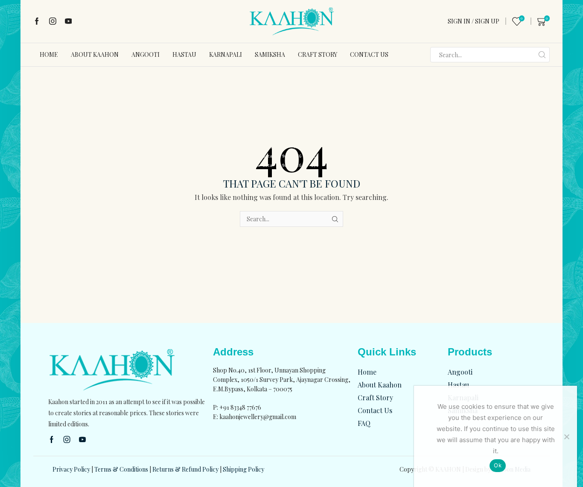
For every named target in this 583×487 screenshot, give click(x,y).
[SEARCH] (335, 219)
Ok (497, 465)
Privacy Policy (71, 469)
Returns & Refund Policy (185, 469)
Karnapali (225, 54)
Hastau (184, 54)
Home (49, 54)
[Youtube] (68, 22)
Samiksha (270, 54)
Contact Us (369, 54)
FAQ (364, 423)
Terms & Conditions (121, 469)
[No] (566, 436)
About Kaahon (95, 54)
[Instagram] (52, 22)
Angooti (145, 54)
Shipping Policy (243, 469)
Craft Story (317, 54)
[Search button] (542, 54)
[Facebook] (37, 22)
